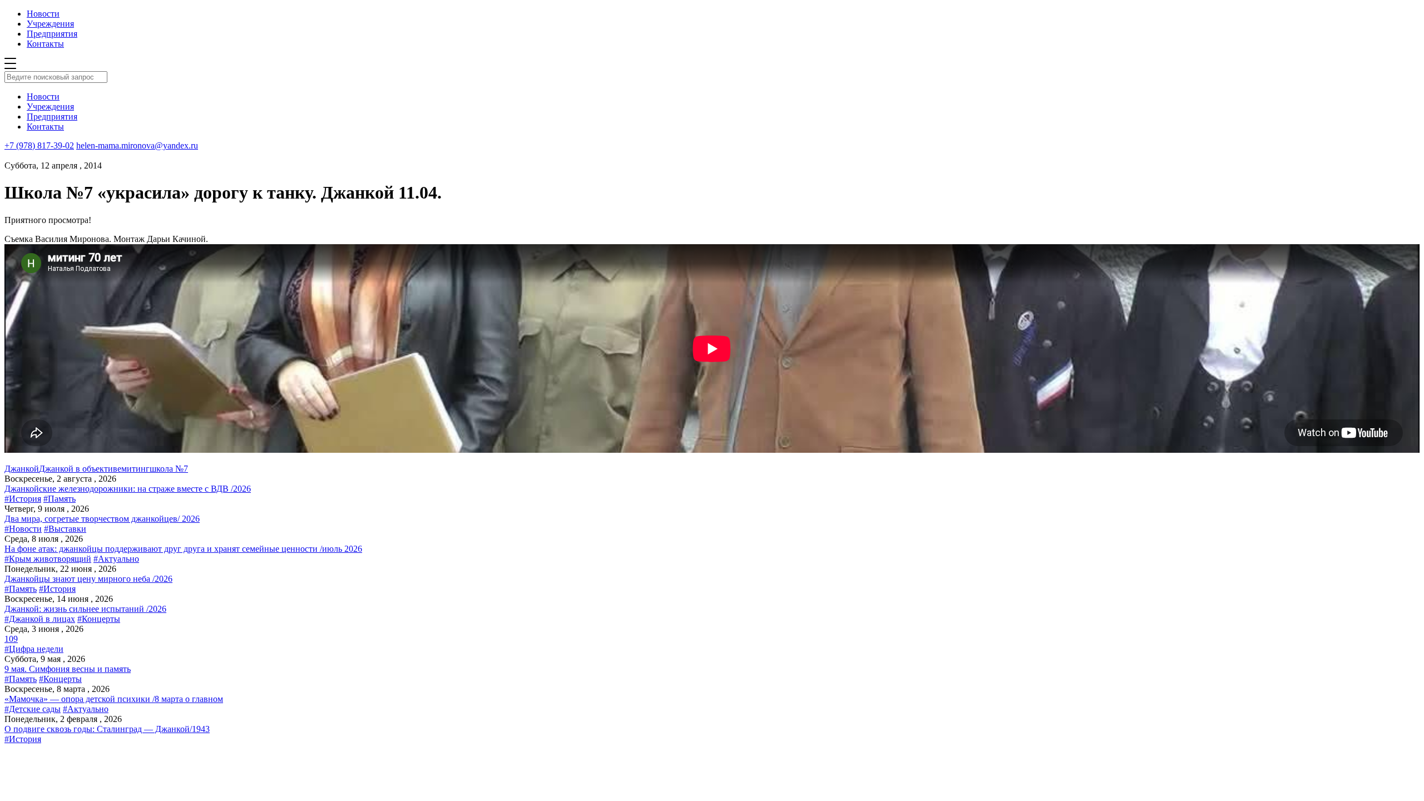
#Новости (23, 528)
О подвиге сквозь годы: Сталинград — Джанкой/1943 (107, 729)
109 (11, 639)
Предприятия (52, 33)
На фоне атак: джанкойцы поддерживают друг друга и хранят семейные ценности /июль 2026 (183, 548)
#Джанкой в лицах (39, 619)
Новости (43, 13)
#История (22, 498)
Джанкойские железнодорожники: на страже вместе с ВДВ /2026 (127, 488)
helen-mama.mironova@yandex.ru (137, 145)
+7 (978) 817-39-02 (39, 145)
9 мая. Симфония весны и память (67, 669)
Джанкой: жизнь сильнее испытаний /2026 (85, 609)
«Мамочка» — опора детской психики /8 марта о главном (113, 699)
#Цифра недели (33, 649)
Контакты (45, 43)
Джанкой (21, 468)
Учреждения (50, 23)
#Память (59, 498)
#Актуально (116, 558)
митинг (135, 468)
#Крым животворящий (47, 558)
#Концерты (98, 619)
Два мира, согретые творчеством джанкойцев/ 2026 (102, 518)
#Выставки (65, 528)
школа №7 (169, 468)
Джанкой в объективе (80, 468)
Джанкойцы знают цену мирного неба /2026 (88, 579)
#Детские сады (32, 709)
